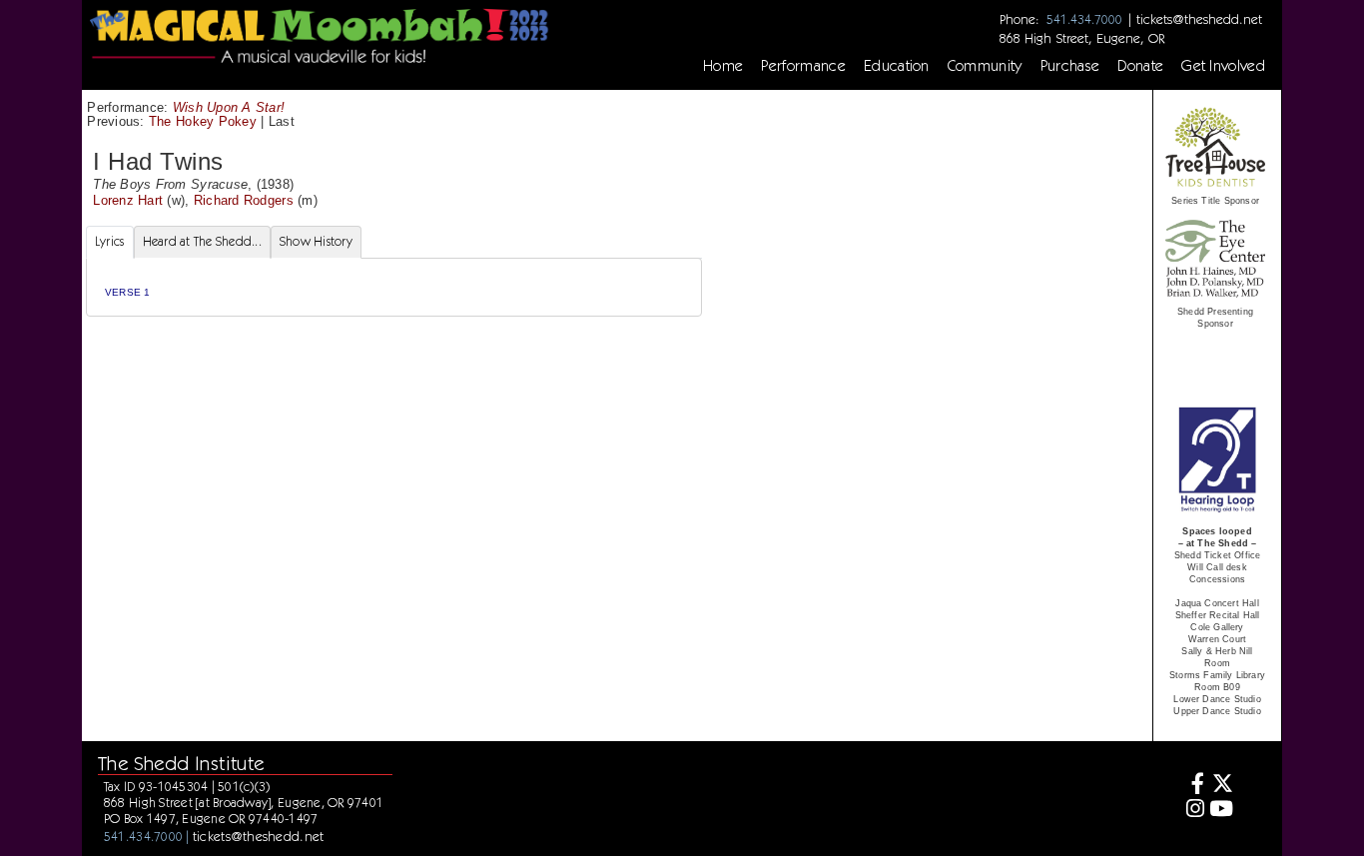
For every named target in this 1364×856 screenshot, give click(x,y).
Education (897, 66)
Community (985, 66)
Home (723, 66)
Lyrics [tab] (110, 241)
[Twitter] (1221, 785)
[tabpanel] (394, 287)
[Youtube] (1221, 810)
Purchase (1070, 66)
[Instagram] (1192, 810)
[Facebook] (1192, 785)
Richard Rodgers (244, 200)
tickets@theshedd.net (1199, 19)
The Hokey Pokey (203, 121)
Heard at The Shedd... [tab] (202, 241)
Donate (1140, 66)
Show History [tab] (316, 241)
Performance (803, 66)
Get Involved (1223, 66)
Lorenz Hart (128, 200)
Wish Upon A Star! (229, 107)
